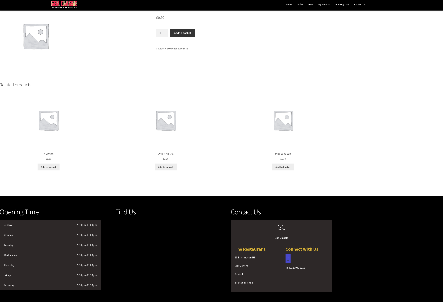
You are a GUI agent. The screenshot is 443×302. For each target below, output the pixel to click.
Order (300, 4)
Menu (311, 4)
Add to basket (182, 33)
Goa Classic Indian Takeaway (64, 5)
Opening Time (342, 4)
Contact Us (359, 4)
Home (289, 4)
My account (324, 4)
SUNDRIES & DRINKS (177, 48)
